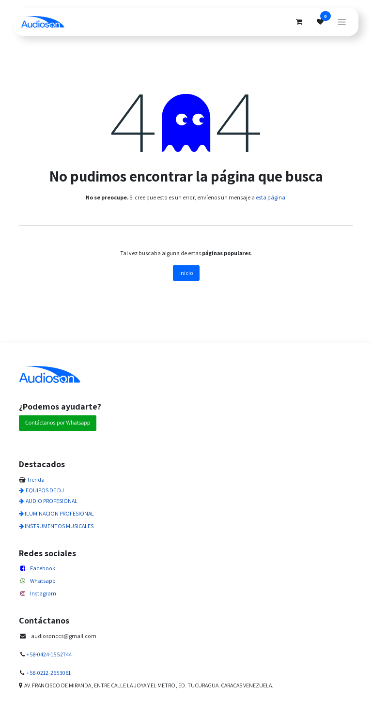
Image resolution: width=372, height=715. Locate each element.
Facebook (42, 568)
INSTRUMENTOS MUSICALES (59, 526)
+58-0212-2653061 (48, 672)
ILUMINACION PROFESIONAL (59, 513)
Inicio (186, 272)
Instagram (43, 593)
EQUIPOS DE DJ (45, 490)
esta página (270, 197)
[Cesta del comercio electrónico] (299, 21)
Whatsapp (43, 580)
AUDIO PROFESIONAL (52, 500)
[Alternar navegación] (342, 22)
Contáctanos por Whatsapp (57, 422)
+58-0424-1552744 (49, 654)
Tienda (36, 479)
